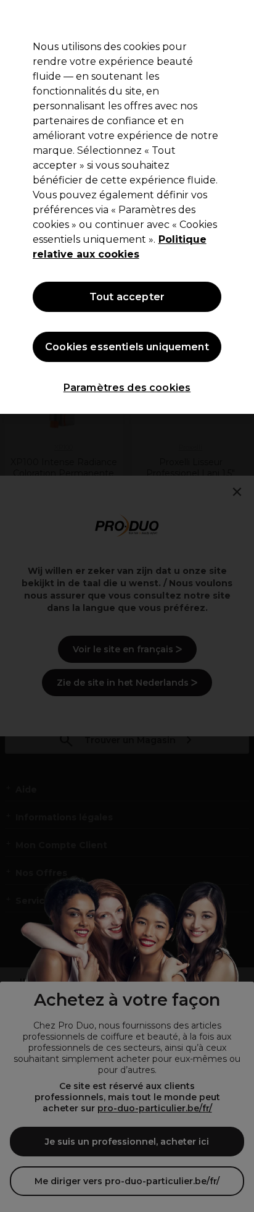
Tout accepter (127, 297)
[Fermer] (239, 17)
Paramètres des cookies (127, 387)
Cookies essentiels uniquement (127, 347)
